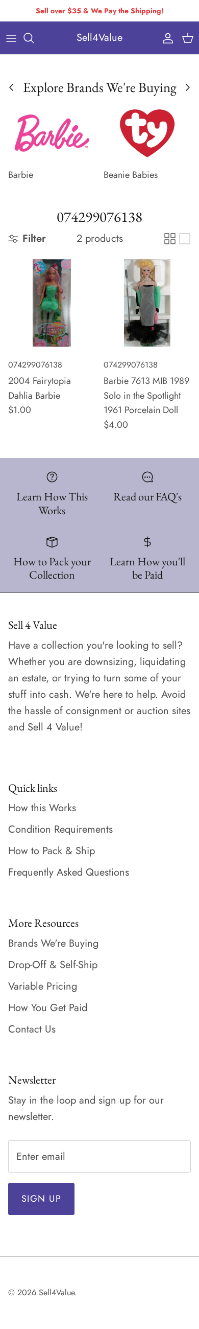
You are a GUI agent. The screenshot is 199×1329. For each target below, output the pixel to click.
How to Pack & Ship (51, 850)
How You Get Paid (47, 1007)
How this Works (42, 807)
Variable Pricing (42, 986)
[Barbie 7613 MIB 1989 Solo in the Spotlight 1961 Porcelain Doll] (147, 303)
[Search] (33, 38)
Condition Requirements (60, 829)
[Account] (165, 38)
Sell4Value (56, 1292)
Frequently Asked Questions (68, 872)
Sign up (41, 1198)
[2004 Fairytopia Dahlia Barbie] (51, 303)
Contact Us (32, 1029)
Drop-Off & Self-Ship (52, 964)
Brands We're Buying (53, 943)
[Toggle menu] (11, 38)
